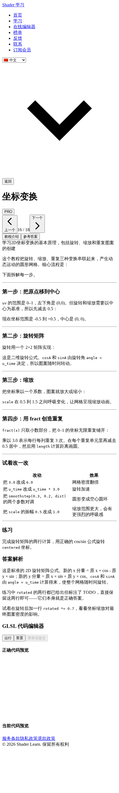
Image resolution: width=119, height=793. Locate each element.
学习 (17, 21)
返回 (8, 181)
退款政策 (46, 738)
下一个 (37, 218)
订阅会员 (22, 50)
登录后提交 (37, 638)
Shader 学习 (13, 4)
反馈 (17, 38)
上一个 (9, 230)
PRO (8, 212)
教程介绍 (11, 237)
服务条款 (11, 738)
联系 (17, 44)
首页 (17, 15)
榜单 (17, 32)
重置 (19, 638)
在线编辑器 (24, 26)
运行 (8, 638)
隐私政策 (29, 738)
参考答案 (30, 237)
